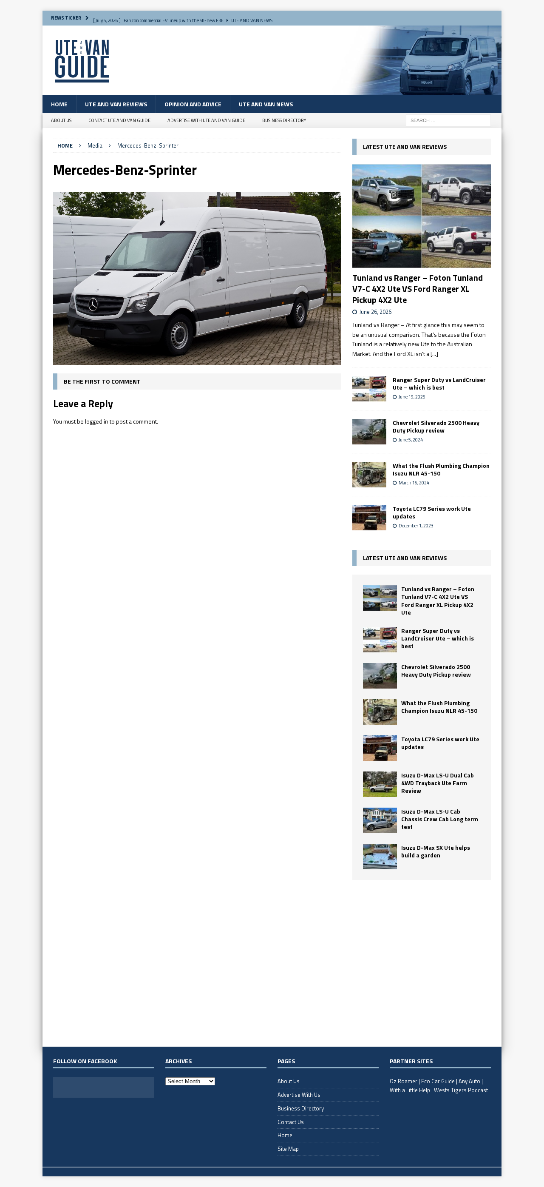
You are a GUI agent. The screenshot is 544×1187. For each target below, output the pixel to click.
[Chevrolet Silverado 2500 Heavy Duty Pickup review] (369, 431)
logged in (96, 421)
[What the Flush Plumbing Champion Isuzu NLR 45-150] (369, 474)
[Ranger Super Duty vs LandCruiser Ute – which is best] (369, 388)
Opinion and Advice (192, 104)
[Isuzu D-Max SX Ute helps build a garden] (380, 856)
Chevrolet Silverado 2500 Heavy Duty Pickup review (436, 426)
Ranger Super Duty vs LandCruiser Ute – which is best (439, 383)
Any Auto (469, 1081)
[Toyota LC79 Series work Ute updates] (369, 517)
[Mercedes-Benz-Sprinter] (197, 360)
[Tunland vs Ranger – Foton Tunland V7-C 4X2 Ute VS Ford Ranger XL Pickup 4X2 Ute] (421, 216)
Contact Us (291, 1122)
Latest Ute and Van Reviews (405, 557)
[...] (434, 353)
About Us (61, 120)
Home (59, 104)
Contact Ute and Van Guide (119, 120)
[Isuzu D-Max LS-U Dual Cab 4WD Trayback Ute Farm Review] (380, 784)
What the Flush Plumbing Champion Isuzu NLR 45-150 (441, 469)
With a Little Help (410, 1090)
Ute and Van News (266, 104)
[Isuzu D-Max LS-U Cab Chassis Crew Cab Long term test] (380, 820)
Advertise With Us (299, 1094)
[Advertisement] (421, 963)
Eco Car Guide (438, 1081)
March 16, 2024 (414, 482)
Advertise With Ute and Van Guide (206, 120)
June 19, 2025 (412, 396)
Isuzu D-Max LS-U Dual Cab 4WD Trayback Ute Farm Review (437, 783)
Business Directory (284, 120)
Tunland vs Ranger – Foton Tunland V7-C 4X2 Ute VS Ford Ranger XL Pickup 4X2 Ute (417, 288)
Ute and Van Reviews (116, 104)
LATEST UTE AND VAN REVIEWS (405, 146)
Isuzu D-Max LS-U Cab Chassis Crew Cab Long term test (439, 819)
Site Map (288, 1148)
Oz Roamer (403, 1081)
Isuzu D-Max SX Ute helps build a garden (435, 851)
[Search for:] (448, 119)
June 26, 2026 (375, 311)
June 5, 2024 (411, 439)
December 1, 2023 (416, 525)
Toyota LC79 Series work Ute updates (432, 512)
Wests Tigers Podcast (461, 1090)
